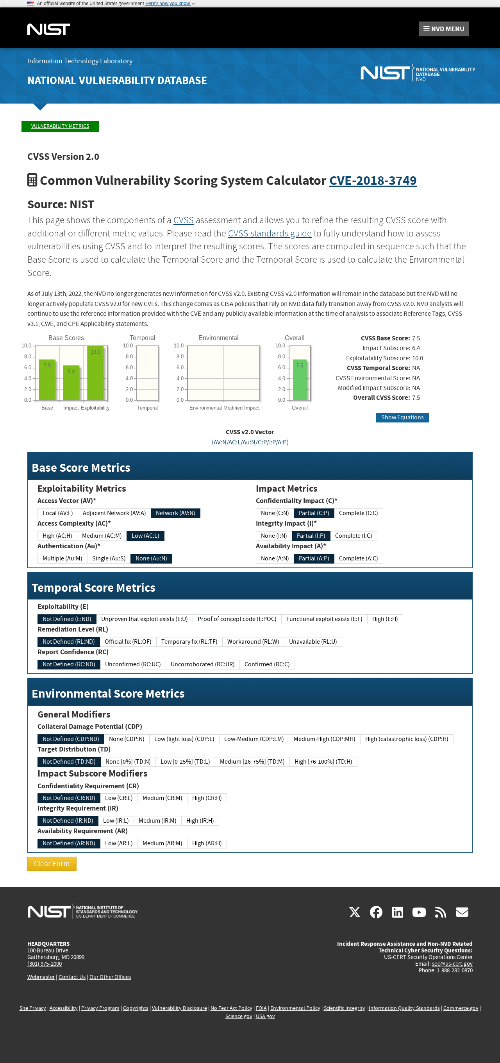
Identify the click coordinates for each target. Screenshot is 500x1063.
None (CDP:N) (127, 739)
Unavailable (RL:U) (313, 642)
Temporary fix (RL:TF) (189, 642)
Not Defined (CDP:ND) (71, 739)
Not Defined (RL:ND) (69, 642)
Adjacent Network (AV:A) (114, 513)
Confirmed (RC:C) (267, 664)
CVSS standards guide (270, 233)
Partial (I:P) (311, 536)
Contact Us (72, 977)
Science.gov (238, 1016)
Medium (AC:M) (102, 536)
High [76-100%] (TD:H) (323, 762)
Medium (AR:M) (162, 843)
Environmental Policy (295, 1008)
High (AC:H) (57, 536)
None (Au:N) (151, 558)
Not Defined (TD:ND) (69, 762)
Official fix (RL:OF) (128, 642)
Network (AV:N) (175, 513)
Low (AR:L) (119, 843)
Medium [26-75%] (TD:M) (252, 762)
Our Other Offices (110, 977)
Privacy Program (100, 1008)
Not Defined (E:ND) (67, 619)
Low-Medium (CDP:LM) (254, 739)
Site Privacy (33, 1008)
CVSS (183, 220)
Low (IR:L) (116, 821)
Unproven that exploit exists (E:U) (144, 619)
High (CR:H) (207, 798)
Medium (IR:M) (158, 821)
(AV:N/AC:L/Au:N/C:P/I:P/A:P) (250, 442)
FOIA (261, 1008)
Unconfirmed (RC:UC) (133, 664)
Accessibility (64, 1008)
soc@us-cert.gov (452, 964)
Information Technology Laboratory (79, 61)
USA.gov (265, 1016)
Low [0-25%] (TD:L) (185, 762)
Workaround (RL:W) (253, 642)
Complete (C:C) (358, 513)
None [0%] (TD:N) (128, 762)
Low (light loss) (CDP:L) (184, 739)
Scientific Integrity (344, 1008)
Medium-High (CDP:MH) (324, 739)
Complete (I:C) (353, 536)
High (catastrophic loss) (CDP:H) (406, 739)
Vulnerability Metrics (60, 126)
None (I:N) (274, 536)
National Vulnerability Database (117, 80)
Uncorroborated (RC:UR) (203, 664)
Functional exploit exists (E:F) (324, 619)
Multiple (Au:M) (62, 558)
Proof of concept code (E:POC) (237, 619)
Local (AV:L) (58, 513)
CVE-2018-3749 (373, 180)
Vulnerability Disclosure (179, 1008)
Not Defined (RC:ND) (69, 664)
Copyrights (135, 1008)
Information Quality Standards (404, 1008)
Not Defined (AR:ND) (69, 843)
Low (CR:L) (119, 798)
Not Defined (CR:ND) (69, 798)
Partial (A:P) (314, 558)
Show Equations (402, 417)
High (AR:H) (207, 843)
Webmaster (41, 977)
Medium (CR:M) (162, 798)
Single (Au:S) (109, 558)
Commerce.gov (461, 1008)
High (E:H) (385, 619)
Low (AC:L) (145, 536)
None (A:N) (275, 558)
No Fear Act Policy (231, 1008)
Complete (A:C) (358, 558)
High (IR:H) (200, 821)
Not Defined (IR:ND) (68, 821)
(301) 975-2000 (44, 964)
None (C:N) (275, 513)
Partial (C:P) (314, 513)
